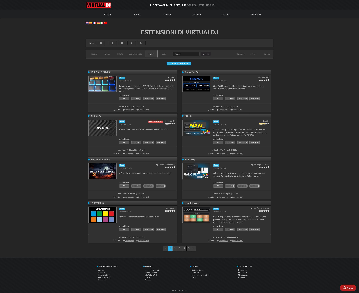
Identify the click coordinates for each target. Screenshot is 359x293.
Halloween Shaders (100, 159)
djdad (267, 121)
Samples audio (135, 54)
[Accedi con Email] (100, 43)
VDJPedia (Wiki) (151, 275)
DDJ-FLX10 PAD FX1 (101, 72)
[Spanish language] (90, 22)
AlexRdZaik (264, 77)
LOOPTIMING (97, 203)
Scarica (137, 14)
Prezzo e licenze (104, 277)
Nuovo (94, 54)
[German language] (98, 22)
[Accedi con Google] (141, 43)
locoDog (172, 208)
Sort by (240, 54)
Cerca (206, 54)
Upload (267, 54)
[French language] (94, 22)
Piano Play (190, 159)
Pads (151, 54)
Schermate (102, 280)
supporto (226, 14)
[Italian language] (101, 22)
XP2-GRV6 (96, 116)
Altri (164, 54)
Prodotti (107, 14)
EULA (194, 277)
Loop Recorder (192, 203)
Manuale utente (151, 272)
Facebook (243, 270)
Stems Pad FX (191, 72)
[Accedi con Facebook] (113, 43)
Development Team (261, 165)
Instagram (244, 275)
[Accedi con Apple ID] (131, 43)
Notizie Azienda (197, 270)
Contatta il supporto (152, 270)
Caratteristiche (103, 275)
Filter (253, 54)
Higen (173, 77)
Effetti (120, 54)
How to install (143, 110)
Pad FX (188, 116)
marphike (171, 121)
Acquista (167, 14)
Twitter (242, 277)
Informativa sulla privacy (201, 275)
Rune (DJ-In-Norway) (166, 165)
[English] (87, 22)
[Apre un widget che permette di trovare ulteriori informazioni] (348, 288)
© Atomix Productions (179, 290)
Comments (129, 110)
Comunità (196, 14)
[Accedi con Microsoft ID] (122, 43)
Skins (107, 54)
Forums (148, 280)
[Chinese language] (105, 22)
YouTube (243, 272)
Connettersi (255, 14)
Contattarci (196, 272)
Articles (148, 277)
